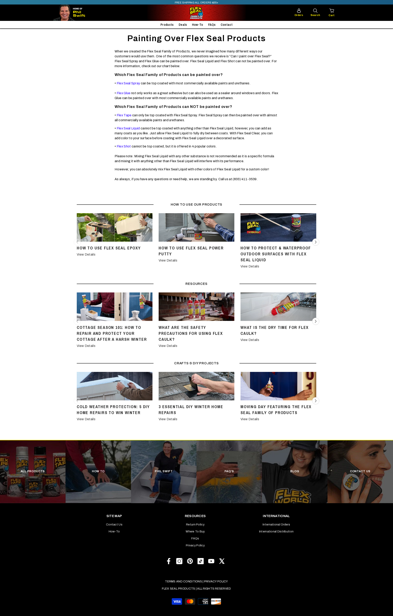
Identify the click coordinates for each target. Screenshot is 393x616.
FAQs (212, 24)
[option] (115, 236)
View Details (86, 254)
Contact (227, 24)
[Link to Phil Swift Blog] (82, 13)
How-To (197, 24)
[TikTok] (200, 561)
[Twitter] (222, 561)
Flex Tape (124, 115)
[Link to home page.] (196, 13)
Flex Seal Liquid (128, 128)
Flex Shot (124, 146)
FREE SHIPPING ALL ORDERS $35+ (196, 2)
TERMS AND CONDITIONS (183, 581)
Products (167, 24)
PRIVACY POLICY (216, 581)
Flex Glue (124, 93)
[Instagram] (179, 561)
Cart (331, 15)
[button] (315, 242)
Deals (183, 24)
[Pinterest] (190, 561)
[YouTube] (211, 561)
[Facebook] (168, 561)
